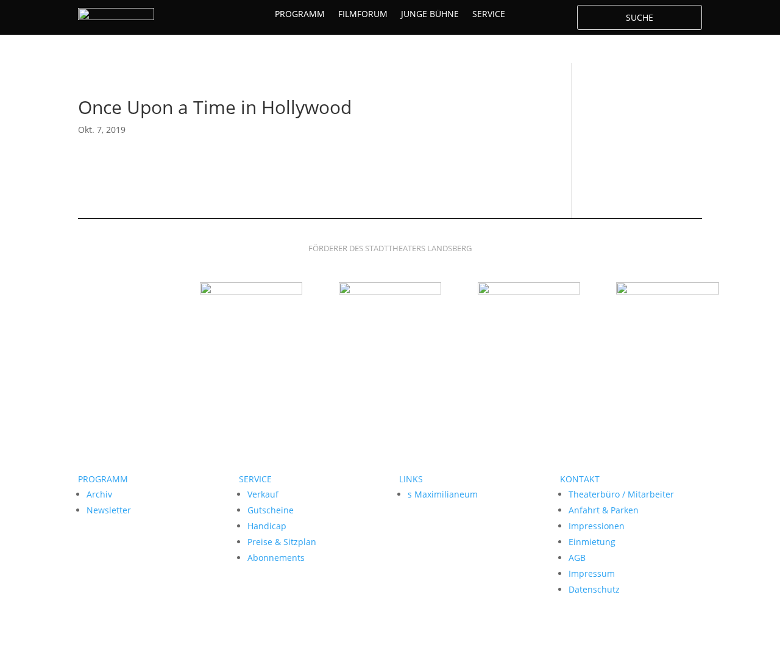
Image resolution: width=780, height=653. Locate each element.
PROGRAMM (103, 479)
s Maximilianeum (443, 494)
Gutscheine (270, 510)
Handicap (266, 526)
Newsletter (109, 510)
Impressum (592, 573)
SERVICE (255, 479)
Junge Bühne (430, 15)
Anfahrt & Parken (604, 510)
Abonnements (276, 557)
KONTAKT (580, 479)
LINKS (411, 479)
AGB (577, 557)
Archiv (99, 494)
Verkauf (262, 494)
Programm (300, 15)
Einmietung (592, 542)
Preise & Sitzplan (281, 542)
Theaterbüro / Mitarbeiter (621, 494)
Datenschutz (594, 589)
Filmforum (363, 15)
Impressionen (597, 526)
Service (488, 15)
